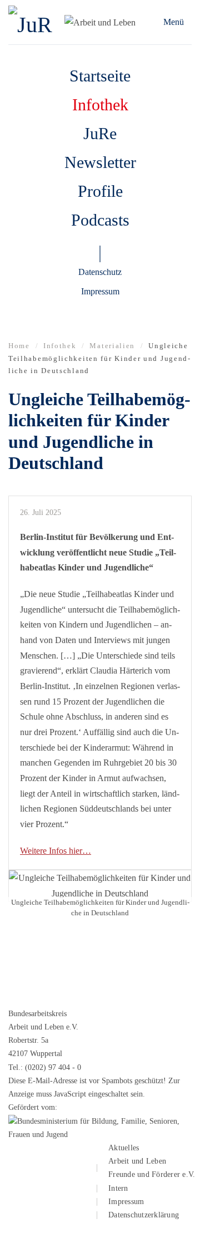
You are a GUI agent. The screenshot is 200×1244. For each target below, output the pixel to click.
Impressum (100, 291)
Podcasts (100, 220)
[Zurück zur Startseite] (34, 22)
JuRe (100, 133)
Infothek (100, 104)
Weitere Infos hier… (55, 850)
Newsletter (100, 162)
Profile (100, 191)
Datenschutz (100, 272)
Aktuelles (123, 1148)
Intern (118, 1188)
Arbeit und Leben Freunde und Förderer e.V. (151, 1168)
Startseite (100, 76)
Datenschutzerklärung (143, 1215)
